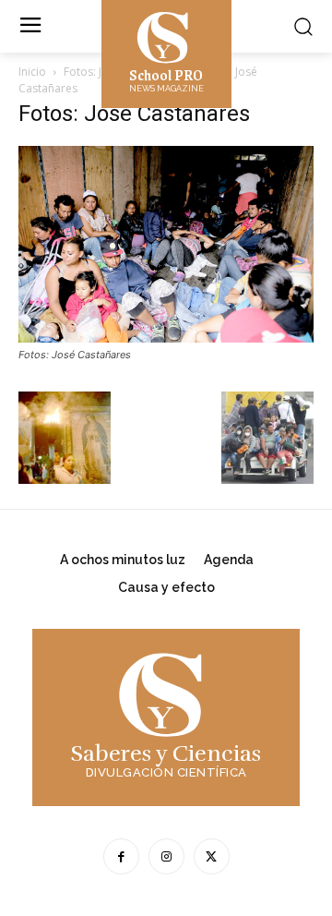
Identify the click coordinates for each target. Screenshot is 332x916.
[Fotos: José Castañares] (166, 337)
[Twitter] (212, 856)
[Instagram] (166, 856)
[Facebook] (121, 856)
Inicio (32, 71)
